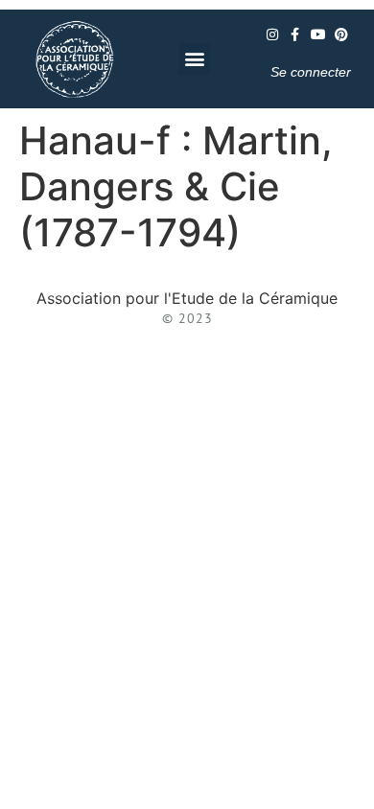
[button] (194, 59)
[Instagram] (272, 34)
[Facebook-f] (295, 34)
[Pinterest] (341, 34)
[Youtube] (318, 34)
